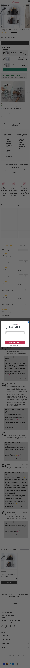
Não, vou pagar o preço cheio (15, 345)
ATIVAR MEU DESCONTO (15, 342)
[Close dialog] (28, 322)
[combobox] (8, 338)
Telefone (7, 335)
